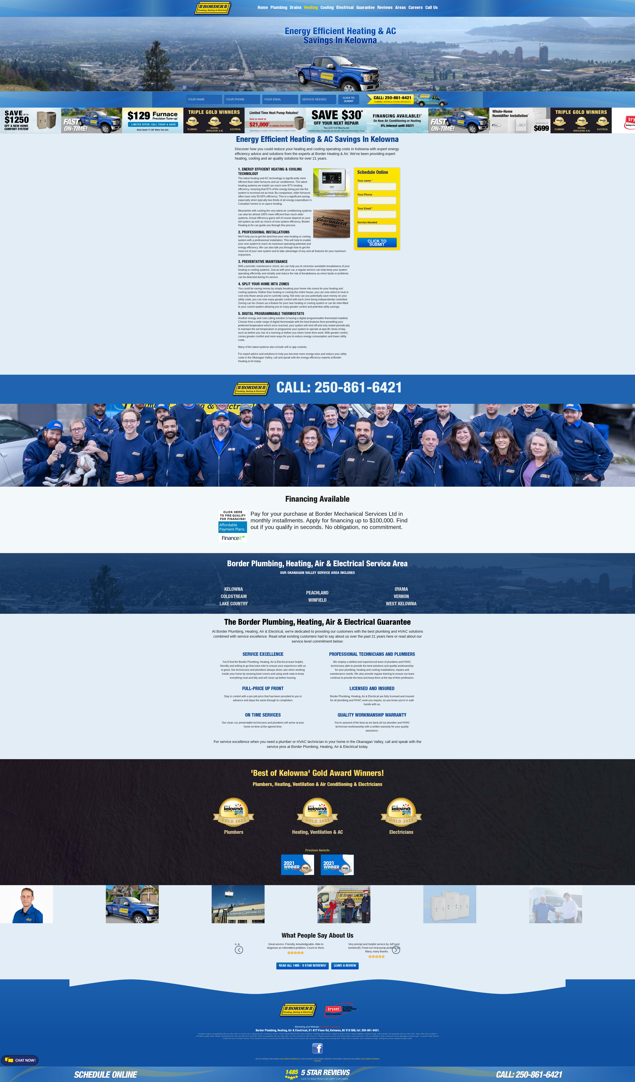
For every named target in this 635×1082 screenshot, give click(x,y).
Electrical (345, 8)
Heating (311, 8)
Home (263, 8)
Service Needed (314, 99)
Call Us (431, 8)
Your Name (197, 99)
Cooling (327, 8)
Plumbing (279, 8)
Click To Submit (349, 99)
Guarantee (365, 8)
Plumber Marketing (330, 1029)
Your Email (273, 99)
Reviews (385, 8)
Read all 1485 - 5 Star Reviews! (302, 968)
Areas (400, 8)
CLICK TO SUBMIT (377, 242)
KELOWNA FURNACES (289, 1061)
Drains (295, 8)
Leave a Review (345, 968)
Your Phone (235, 99)
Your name (365, 180)
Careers (415, 8)
